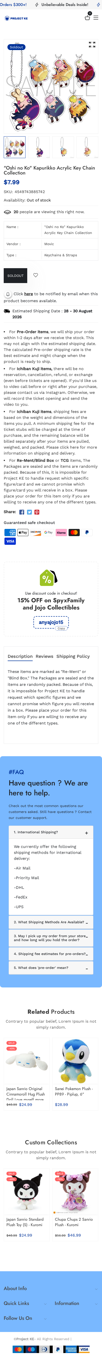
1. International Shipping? (36, 832)
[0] (87, 18)
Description (20, 656)
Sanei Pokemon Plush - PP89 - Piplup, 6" (74, 1091)
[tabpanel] (39, 147)
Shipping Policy (73, 656)
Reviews (44, 656)
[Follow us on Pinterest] (37, 512)
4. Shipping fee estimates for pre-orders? (50, 954)
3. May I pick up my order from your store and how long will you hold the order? (50, 938)
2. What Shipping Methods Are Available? (49, 922)
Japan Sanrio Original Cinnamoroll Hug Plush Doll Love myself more (25, 1094)
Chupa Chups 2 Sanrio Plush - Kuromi (74, 1222)
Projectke (81, 1339)
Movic (49, 244)
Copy (61, 628)
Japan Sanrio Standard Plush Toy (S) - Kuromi (25, 1222)
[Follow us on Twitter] (29, 512)
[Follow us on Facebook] (22, 512)
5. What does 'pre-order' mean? (41, 968)
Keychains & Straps (60, 255)
